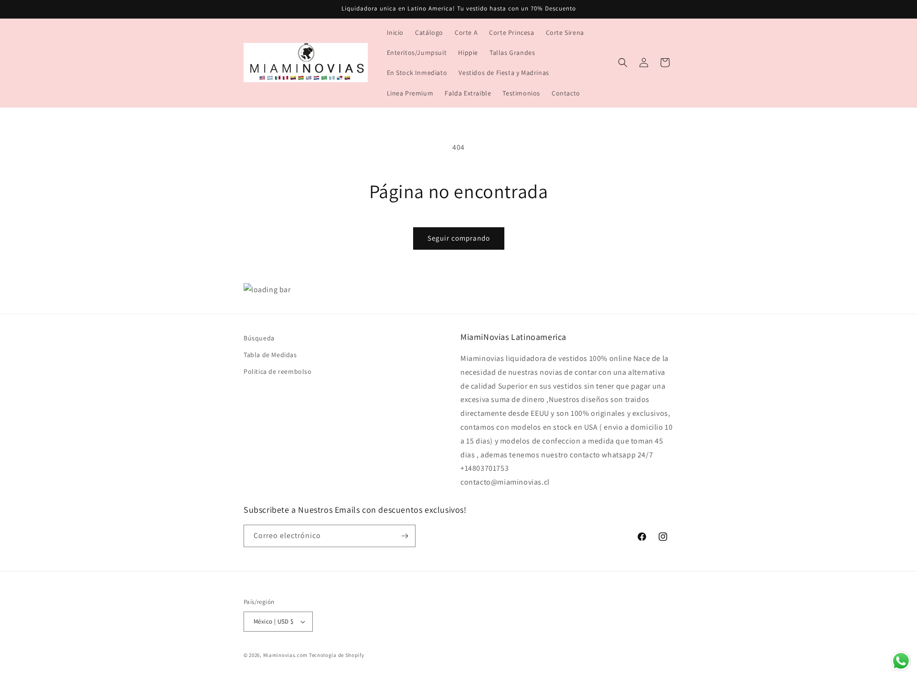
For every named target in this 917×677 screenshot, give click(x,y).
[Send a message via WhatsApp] (901, 661)
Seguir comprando (458, 238)
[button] (622, 62)
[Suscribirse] (404, 536)
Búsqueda (259, 338)
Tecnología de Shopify (336, 655)
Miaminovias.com (285, 655)
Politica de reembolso (278, 372)
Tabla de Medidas (270, 355)
